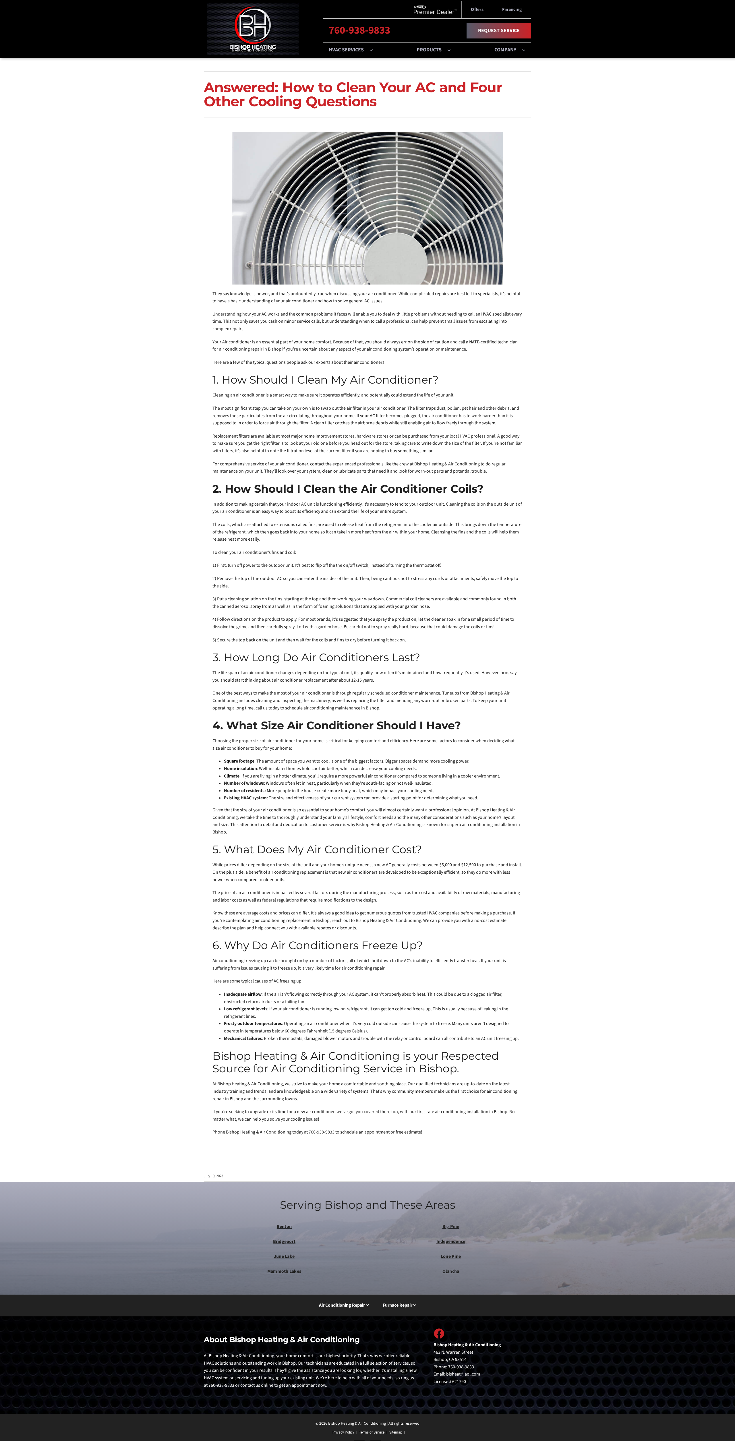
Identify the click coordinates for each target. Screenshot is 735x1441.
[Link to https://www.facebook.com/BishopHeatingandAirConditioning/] (439, 1333)
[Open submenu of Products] (452, 50)
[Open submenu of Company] (526, 50)
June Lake (284, 1256)
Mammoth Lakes (284, 1271)
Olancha (450, 1271)
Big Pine (450, 1226)
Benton (284, 1226)
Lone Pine (451, 1256)
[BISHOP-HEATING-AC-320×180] (253, 5)
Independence (450, 1241)
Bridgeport (284, 1241)
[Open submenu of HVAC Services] (374, 50)
